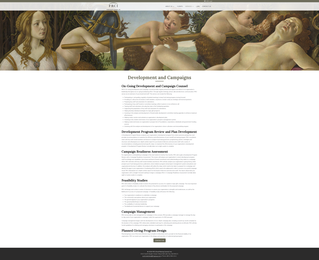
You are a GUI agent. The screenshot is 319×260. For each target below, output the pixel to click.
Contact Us (159, 240)
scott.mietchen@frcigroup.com (151, 256)
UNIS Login (209, 1)
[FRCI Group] (114, 6)
